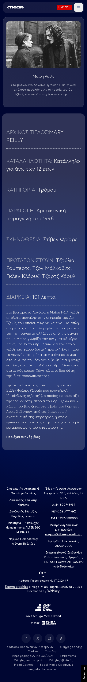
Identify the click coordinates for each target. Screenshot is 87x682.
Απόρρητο (84, 673)
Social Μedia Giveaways (56, 664)
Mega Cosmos (23, 664)
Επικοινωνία (68, 655)
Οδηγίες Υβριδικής (61, 660)
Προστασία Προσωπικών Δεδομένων (29, 647)
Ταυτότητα (52, 651)
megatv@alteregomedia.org (63, 534)
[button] (78, 7)
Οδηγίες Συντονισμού (28, 660)
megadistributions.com (43, 669)
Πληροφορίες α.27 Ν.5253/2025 (32, 655)
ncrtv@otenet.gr (64, 566)
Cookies (33, 651)
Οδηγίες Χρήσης (71, 647)
